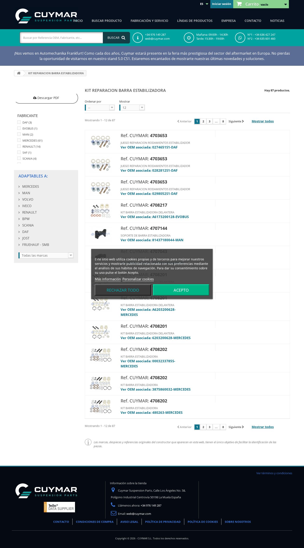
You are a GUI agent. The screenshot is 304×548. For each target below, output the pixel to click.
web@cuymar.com (138, 514)
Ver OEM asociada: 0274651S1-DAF (149, 147)
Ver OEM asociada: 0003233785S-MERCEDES (148, 363)
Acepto (181, 290)
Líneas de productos (195, 21)
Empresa (228, 21)
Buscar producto (107, 21)
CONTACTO (61, 522)
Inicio (78, 21)
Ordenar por (93, 101)
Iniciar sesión (221, 4)
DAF (27, 122)
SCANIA (29, 159)
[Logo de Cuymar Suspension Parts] (46, 499)
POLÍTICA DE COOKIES (203, 522)
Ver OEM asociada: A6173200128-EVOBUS (155, 216)
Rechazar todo (123, 290)
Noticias (277, 21)
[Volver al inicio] (18, 73)
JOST (25, 238)
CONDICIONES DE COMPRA (94, 522)
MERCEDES (32, 140)
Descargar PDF (47, 98)
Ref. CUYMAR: (135, 136)
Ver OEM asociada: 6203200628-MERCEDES (156, 338)
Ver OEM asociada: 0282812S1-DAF (149, 170)
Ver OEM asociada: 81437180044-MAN (152, 240)
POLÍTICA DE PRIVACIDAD (163, 522)
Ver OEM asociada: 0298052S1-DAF (149, 193)
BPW (25, 218)
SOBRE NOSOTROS (238, 522)
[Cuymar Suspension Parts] (46, 16)
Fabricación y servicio (149, 21)
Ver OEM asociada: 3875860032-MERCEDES (156, 389)
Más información (108, 279)
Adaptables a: (33, 176)
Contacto (253, 21)
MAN (27, 134)
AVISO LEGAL (129, 522)
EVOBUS (29, 128)
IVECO (26, 206)
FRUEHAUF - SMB (35, 244)
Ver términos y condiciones (274, 473)
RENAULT (31, 146)
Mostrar (124, 101)
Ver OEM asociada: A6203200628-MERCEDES (148, 312)
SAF (26, 152)
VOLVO (27, 199)
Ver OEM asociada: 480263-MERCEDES (151, 412)
